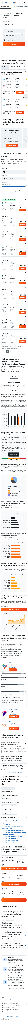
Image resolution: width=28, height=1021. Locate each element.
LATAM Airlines (13, 709)
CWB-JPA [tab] (14, 377)
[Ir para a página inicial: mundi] (10, 2)
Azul (10, 662)
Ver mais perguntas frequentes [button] (14, 772)
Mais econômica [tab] (5, 67)
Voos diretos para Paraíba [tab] (9, 806)
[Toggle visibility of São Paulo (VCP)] (13, 493)
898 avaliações (12, 667)
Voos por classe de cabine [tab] (9, 813)
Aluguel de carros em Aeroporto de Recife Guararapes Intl (13, 823)
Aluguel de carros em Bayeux (9, 843)
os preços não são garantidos (8, 999)
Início (8, 1016)
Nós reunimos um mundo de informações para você (10, 1006)
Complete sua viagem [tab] (8, 788)
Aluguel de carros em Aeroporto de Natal (13, 830)
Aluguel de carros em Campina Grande (12, 836)
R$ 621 (5, 17)
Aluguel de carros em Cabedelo (10, 840)
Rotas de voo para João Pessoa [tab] (10, 802)
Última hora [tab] (19, 67)
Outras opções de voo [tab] (8, 791)
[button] (2, 2)
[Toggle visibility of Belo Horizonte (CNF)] (14, 491)
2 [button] (10, 352)
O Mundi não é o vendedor (10, 1003)
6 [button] (20, 352)
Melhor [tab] (13, 66)
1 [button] (7, 352)
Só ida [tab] (24, 67)
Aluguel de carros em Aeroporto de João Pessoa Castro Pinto (12, 827)
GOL (10, 721)
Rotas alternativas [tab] (7, 798)
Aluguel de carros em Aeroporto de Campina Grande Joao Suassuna (14, 833)
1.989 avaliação (13, 714)
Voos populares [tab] (6, 809)
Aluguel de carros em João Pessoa (11, 821)
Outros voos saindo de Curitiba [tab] (10, 795)
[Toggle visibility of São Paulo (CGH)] (13, 495)
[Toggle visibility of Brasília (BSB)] (12, 486)
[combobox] (15, 172)
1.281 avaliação (13, 726)
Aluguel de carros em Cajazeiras (10, 838)
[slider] (26, 186)
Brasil (12, 1016)
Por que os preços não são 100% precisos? (11, 1010)
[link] (12, 145)
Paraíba (17, 1016)
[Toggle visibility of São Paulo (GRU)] (13, 489)
